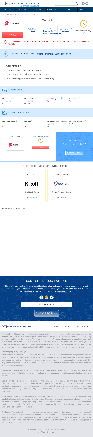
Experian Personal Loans (61, 192)
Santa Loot (49, 20)
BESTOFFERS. (19, 327)
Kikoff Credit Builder (32, 192)
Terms (77, 326)
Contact (66, 326)
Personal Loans (23, 14)
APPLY (12, 35)
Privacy (86, 326)
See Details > (32, 197)
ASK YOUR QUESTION (74, 153)
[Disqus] (46, 241)
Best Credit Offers (7, 14)
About (57, 326)
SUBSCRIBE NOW (46, 313)
